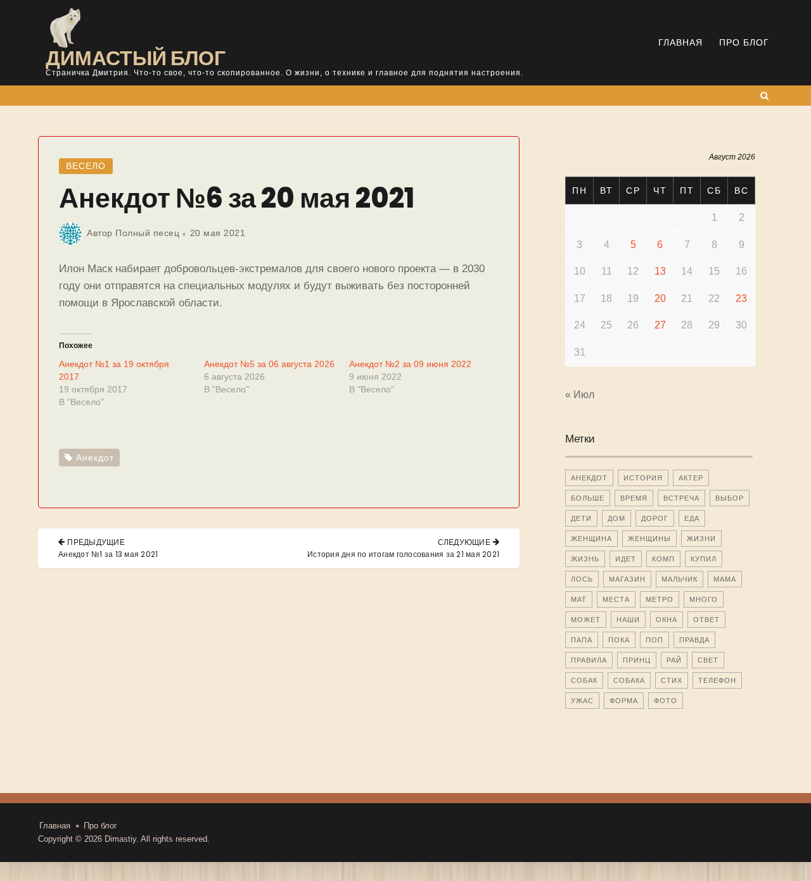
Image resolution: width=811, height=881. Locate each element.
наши (628, 619)
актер (691, 478)
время (634, 498)
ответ (706, 619)
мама (724, 579)
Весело (86, 166)
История (643, 478)
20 (660, 298)
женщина (591, 538)
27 (660, 325)
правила (589, 660)
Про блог (744, 42)
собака (629, 680)
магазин (627, 579)
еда (691, 518)
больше (587, 498)
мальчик (679, 579)
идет (625, 559)
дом (616, 518)
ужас (582, 700)
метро (660, 599)
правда (694, 640)
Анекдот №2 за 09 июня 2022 (410, 364)
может (586, 619)
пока (619, 640)
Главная (680, 42)
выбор (729, 498)
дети (581, 518)
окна (666, 619)
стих (671, 680)
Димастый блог (136, 58)
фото (665, 700)
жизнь (585, 559)
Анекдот (95, 458)
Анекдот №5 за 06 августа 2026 (269, 364)
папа (581, 640)
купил (704, 559)
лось (582, 579)
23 (741, 298)
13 (660, 271)
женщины (649, 538)
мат (579, 599)
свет (708, 660)
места (616, 599)
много (703, 599)
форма (624, 700)
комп (663, 559)
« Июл (579, 394)
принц (637, 660)
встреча (681, 498)
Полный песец (147, 233)
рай (674, 660)
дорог (654, 518)
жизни (701, 538)
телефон (717, 680)
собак (584, 680)
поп (654, 640)
